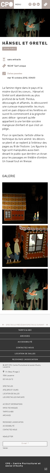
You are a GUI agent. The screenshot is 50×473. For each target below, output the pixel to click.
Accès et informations (12, 404)
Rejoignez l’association (13, 422)
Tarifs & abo (8, 412)
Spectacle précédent (16, 325)
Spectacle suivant (35, 325)
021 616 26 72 (8, 379)
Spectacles (8, 386)
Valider (5, 448)
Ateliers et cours (10, 390)
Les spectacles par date (13, 397)
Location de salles (11, 394)
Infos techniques (10, 408)
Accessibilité (8, 426)
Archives (7, 415)
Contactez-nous (10, 430)
